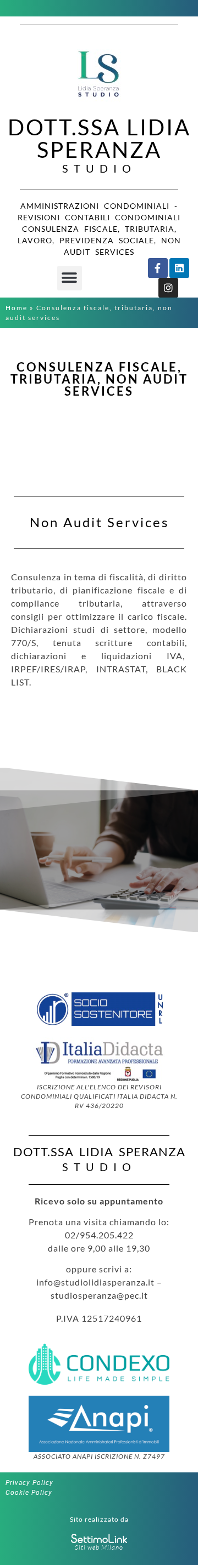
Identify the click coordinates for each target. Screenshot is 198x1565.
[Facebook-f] (158, 268)
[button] (69, 278)
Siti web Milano (99, 1547)
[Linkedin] (179, 268)
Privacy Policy (29, 1483)
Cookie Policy (29, 1493)
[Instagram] (168, 288)
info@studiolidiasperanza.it (95, 1282)
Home (17, 308)
